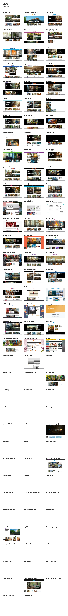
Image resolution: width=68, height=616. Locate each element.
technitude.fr (7, 47)
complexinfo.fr (50, 47)
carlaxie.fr (27, 47)
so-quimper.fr (50, 390)
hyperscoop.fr (28, 64)
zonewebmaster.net (9, 252)
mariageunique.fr (51, 30)
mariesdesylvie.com (52, 235)
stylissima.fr (50, 252)
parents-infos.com (8, 595)
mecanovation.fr (8, 132)
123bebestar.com (29, 287)
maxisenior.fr (7, 287)
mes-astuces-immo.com (53, 458)
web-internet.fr (8, 492)
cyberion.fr (6, 115)
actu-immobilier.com (52, 492)
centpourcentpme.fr (9, 458)
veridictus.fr (7, 98)
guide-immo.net (51, 561)
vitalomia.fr (49, 115)
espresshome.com (8, 527)
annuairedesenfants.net (10, 338)
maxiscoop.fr (7, 184)
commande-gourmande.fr (11, 218)
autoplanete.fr (7, 30)
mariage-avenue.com (30, 338)
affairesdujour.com (9, 304)
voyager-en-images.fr (52, 424)
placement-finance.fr (31, 578)
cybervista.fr (7, 321)
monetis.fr (27, 218)
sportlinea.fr (50, 355)
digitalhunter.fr (51, 372)
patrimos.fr (27, 150)
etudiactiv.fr (28, 167)
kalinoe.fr (49, 321)
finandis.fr (49, 64)
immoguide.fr (28, 458)
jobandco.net (28, 355)
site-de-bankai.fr (29, 304)
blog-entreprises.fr (52, 527)
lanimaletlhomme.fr (30, 544)
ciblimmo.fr (49, 475)
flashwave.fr (50, 132)
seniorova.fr (49, 12)
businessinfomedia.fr (31, 12)
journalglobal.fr (8, 64)
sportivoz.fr (6, 167)
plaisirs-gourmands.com (53, 407)
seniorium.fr (28, 81)
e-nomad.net (7, 372)
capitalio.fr (6, 12)
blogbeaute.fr (7, 475)
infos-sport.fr (50, 510)
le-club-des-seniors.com (10, 201)
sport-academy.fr (51, 441)
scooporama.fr (7, 150)
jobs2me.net (49, 338)
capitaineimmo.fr (8, 407)
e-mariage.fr (28, 561)
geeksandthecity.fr (9, 424)
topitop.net (49, 201)
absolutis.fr (49, 184)
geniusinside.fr (29, 201)
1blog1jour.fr (28, 235)
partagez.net (28, 595)
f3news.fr (27, 475)
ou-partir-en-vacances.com (54, 287)
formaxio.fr (27, 98)
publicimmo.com (29, 407)
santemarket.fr (7, 561)
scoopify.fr (27, 184)
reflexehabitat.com (30, 510)
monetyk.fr (49, 98)
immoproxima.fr (29, 321)
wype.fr (26, 441)
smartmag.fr (28, 132)
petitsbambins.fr (8, 355)
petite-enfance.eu (51, 304)
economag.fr (50, 150)
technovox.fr (7, 81)
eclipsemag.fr (7, 235)
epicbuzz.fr (49, 81)
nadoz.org (6, 390)
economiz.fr (28, 390)
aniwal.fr (27, 30)
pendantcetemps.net (52, 544)
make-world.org (8, 578)
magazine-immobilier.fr (10, 544)
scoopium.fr (49, 270)
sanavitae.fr (28, 115)
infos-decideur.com (30, 372)
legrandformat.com (9, 510)
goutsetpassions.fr (30, 270)
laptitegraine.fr (29, 527)
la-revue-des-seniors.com (32, 492)
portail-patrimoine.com (53, 578)
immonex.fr (27, 252)
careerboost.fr (7, 270)
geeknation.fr (50, 218)
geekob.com (28, 424)
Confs (5, 3)
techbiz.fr (6, 441)
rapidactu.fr (49, 167)
